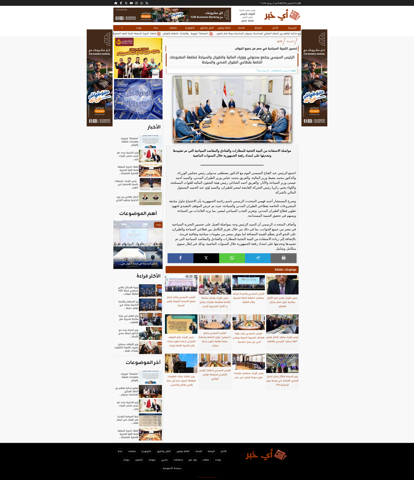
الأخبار (275, 28)
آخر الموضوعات (143, 363)
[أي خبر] (172, 15)
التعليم (139, 460)
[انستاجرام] (136, 2)
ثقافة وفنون (224, 28)
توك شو (193, 460)
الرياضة (258, 28)
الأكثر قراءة (148, 276)
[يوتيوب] (131, 2)
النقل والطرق (207, 28)
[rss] (146, 2)
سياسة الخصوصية (172, 468)
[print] (284, 258)
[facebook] (180, 258)
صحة (156, 28)
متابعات (173, 28)
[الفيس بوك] (121, 2)
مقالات (205, 460)
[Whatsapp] (141, 2)
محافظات (178, 460)
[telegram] (258, 258)
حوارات (126, 460)
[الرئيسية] (115, 2)
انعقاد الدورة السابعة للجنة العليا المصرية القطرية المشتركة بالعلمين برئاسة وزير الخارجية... (136, 33)
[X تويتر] (126, 2)
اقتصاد (241, 28)
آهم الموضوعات (138, 214)
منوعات (151, 460)
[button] (120, 246)
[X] (206, 258)
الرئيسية (292, 28)
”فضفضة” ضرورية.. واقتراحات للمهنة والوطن (212, 33)
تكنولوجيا (190, 28)
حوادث (139, 28)
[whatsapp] (232, 258)
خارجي (164, 460)
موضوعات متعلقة (285, 269)
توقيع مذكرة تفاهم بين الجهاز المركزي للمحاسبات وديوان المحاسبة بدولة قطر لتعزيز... (286, 33)
